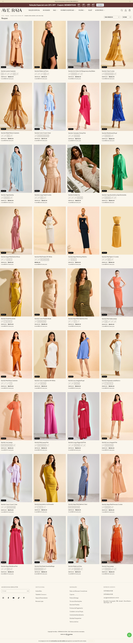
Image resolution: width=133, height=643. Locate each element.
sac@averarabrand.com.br (111, 597)
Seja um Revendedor (42, 598)
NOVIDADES (46, 10)
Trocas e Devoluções (76, 601)
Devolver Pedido (74, 604)
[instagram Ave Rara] (3, 598)
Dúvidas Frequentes (75, 618)
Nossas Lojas (39, 601)
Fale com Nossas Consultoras (78, 591)
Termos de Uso (74, 621)
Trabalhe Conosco (41, 594)
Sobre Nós (39, 591)
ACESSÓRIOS (99, 10)
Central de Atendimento (77, 615)
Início (2, 15)
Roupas (7, 15)
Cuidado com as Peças (76, 611)
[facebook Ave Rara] (8, 598)
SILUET (90, 10)
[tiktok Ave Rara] (19, 598)
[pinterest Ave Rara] (24, 598)
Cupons (72, 594)
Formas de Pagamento (76, 608)
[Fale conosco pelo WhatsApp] (129, 635)
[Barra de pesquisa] (122, 10)
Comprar (100, 5)
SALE (54, 10)
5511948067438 (108, 591)
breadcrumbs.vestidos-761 (16, 15)
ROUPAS (81, 10)
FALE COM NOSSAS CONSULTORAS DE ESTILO (66, 1)
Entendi (91, 640)
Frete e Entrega (74, 598)
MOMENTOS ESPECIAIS (67, 10)
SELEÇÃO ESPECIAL (34, 10)
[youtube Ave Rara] (13, 598)
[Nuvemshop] (66, 635)
